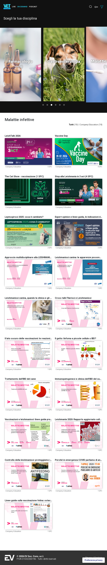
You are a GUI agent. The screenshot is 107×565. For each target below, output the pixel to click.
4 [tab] (55, 105)
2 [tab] (47, 105)
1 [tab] (43, 105)
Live (14, 7)
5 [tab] (59, 105)
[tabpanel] (20, 64)
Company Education (91, 124)
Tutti (73, 124)
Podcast (33, 7)
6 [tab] (64, 105)
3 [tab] (51, 105)
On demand (22, 7)
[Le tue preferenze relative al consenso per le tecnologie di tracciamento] (93, 560)
